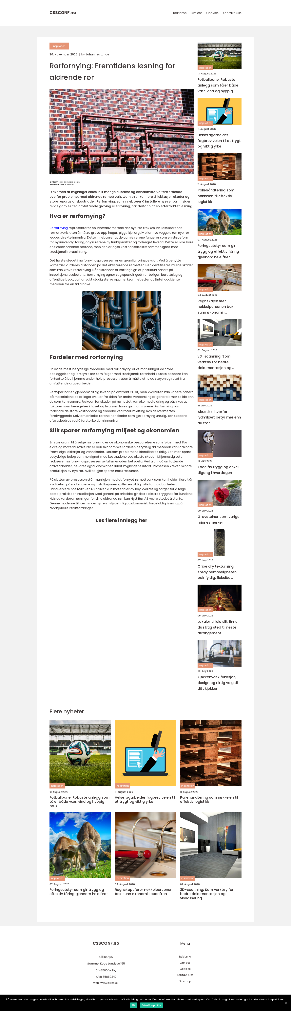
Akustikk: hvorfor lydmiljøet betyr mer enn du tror (219, 417)
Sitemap (185, 981)
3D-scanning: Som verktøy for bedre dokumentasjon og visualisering (214, 362)
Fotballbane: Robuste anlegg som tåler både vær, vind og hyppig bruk (218, 85)
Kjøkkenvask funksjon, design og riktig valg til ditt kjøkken (218, 682)
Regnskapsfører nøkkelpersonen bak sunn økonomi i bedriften (216, 307)
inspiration (59, 46)
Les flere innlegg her (121, 520)
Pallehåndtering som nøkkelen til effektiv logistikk (216, 196)
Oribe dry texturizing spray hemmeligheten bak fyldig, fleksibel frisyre (217, 572)
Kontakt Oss (232, 13)
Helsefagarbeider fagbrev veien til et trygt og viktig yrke (219, 140)
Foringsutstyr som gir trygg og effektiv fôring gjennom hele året (218, 251)
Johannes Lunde (97, 54)
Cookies (212, 13)
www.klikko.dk (109, 983)
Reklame (180, 13)
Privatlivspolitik (151, 1005)
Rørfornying (58, 228)
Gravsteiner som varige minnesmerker (219, 519)
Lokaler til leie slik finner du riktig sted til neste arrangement (218, 627)
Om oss (196, 13)
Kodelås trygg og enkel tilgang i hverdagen (218, 469)
